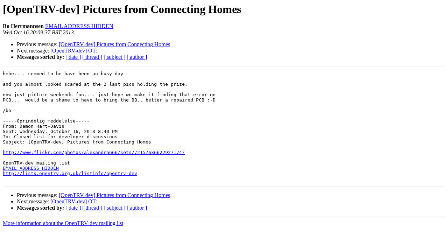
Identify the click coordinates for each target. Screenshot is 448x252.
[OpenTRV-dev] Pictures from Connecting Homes (114, 44)
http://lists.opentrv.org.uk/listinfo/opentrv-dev (70, 173)
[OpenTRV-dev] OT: (73, 51)
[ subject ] (114, 57)
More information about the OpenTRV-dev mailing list (63, 223)
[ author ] (137, 57)
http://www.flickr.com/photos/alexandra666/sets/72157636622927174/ (94, 152)
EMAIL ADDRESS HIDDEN (79, 26)
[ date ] (73, 57)
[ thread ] (92, 57)
